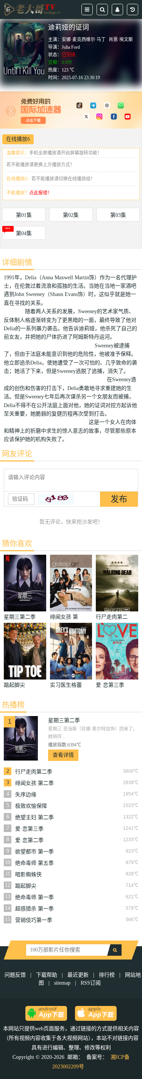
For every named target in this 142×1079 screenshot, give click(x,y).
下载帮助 (46, 975)
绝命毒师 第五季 (34, 863)
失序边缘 (25, 794)
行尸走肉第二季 (33, 772)
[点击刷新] (56, 499)
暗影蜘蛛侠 (28, 874)
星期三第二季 (64, 720)
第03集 (118, 215)
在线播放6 (18, 139)
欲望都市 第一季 (34, 852)
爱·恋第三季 (29, 829)
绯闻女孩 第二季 (34, 783)
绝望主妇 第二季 (34, 817)
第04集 (24, 233)
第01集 (24, 215)
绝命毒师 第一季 (34, 897)
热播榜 (13, 705)
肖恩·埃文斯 (121, 39)
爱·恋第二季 (29, 840)
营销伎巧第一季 (33, 920)
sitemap (62, 983)
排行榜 (107, 975)
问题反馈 (16, 975)
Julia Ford (71, 47)
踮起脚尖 (25, 886)
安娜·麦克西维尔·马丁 (84, 39)
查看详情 (63, 755)
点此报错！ (40, 193)
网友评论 (17, 454)
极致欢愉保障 (31, 806)
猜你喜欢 (17, 544)
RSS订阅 (91, 983)
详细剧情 (17, 262)
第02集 (71, 215)
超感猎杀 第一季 (34, 909)
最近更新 (78, 975)
